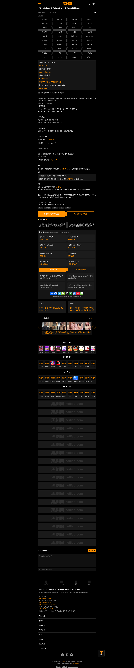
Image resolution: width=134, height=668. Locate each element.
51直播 (74, 32)
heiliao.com (72, 239)
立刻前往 (71, 256)
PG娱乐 (74, 28)
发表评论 (92, 550)
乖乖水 (89, 19)
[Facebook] (55, 293)
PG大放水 (89, 32)
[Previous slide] (40, 327)
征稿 (61, 208)
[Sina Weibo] (78, 293)
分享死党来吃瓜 (81, 214)
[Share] (52, 293)
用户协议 (58, 667)
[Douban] (70, 293)
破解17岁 (89, 40)
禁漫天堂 (74, 49)
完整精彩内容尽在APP (51, 214)
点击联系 (51, 139)
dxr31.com (71, 247)
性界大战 (59, 36)
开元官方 (89, 28)
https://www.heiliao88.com (47, 605)
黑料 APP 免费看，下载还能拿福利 (50, 82)
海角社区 (44, 44)
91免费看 (44, 40)
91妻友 (89, 49)
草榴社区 (44, 53)
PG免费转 (59, 32)
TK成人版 (89, 44)
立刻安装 (43, 256)
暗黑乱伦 (74, 40)
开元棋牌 (74, 23)
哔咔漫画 (89, 53)
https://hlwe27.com (45, 599)
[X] (66, 293)
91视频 (60, 57)
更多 (90, 318)
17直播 (60, 28)
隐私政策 (64, 667)
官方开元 (89, 23)
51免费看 (59, 40)
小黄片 (74, 53)
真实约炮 (59, 19)
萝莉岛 (59, 49)
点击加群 (63, 169)
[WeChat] (63, 293)
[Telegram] (59, 293)
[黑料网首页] (67, 3)
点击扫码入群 (72, 264)
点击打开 (59, 187)
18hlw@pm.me (43, 88)
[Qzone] (74, 293)
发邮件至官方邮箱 (81, 270)
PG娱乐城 (44, 23)
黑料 (40, 208)
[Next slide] (94, 327)
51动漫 (74, 57)
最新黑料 (40, 15)
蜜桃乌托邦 (89, 36)
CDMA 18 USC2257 (73, 667)
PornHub (44, 49)
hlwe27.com (43, 65)
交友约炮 (44, 19)
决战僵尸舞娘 (74, 36)
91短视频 (59, 44)
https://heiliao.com (45, 72)
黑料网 (48, 208)
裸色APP (89, 57)
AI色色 (59, 53)
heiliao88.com (43, 78)
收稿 (67, 208)
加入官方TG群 (53, 270)
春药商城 (74, 19)
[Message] (81, 293)
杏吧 (44, 57)
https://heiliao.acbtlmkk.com (48, 609)
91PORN (74, 44)
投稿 (55, 208)
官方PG (59, 23)
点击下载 (54, 160)
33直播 (45, 36)
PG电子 (44, 28)
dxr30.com (43, 247)
